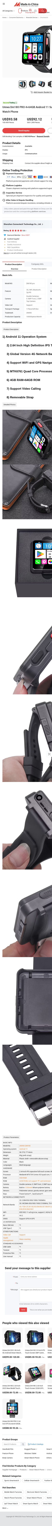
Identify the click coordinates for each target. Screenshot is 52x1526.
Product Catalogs (36, 1444)
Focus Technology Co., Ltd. (31, 1516)
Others (49, 1458)
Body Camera (7, 1458)
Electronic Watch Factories (37, 1492)
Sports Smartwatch (11, 1480)
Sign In (6, 253)
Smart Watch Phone (31, 1458)
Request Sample (43, 136)
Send (23, 1309)
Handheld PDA (7, 1449)
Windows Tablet (30, 1453)
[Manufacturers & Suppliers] (26, 4)
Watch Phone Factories (13, 1498)
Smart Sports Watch (30, 1503)
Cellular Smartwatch (31, 1480)
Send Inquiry (23, 130)
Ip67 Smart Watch (11, 1503)
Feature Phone (7, 1453)
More (4, 1508)
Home (4, 17)
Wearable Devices (31, 17)
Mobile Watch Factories (13, 1492)
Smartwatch (44, 17)
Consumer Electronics (16, 17)
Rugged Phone (29, 1449)
